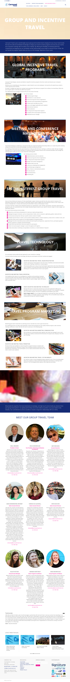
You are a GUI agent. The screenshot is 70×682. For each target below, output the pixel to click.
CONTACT (22, 667)
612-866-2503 (64, 0)
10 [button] (39, 653)
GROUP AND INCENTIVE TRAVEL (50, 3)
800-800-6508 (59, 0)
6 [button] (35, 653)
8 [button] (37, 653)
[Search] (65, 5)
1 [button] (30, 653)
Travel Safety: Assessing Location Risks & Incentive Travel (12, 648)
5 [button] (34, 653)
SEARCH (37, 665)
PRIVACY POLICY (23, 670)
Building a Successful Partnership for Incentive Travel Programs (42, 648)
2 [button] (31, 653)
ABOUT (21, 666)
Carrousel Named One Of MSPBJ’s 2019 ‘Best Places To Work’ (27, 648)
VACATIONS (28, 3)
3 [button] (32, 653)
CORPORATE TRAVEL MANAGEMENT (37, 3)
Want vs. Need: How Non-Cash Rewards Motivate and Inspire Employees (57, 648)
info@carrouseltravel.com (10, 668)
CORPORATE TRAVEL (24, 663)
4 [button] (33, 653)
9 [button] (38, 653)
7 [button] (36, 653)
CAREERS (22, 668)
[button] (63, 613)
